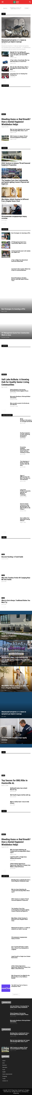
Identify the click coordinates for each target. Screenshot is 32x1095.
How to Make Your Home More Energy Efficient (25, 519)
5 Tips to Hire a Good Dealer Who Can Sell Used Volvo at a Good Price (19, 60)
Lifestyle (4, 374)
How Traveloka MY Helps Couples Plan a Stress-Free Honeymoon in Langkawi (20, 948)
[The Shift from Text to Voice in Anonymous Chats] (5, 988)
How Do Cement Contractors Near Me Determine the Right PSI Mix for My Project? (25, 506)
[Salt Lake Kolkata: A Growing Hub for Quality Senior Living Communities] (16, 363)
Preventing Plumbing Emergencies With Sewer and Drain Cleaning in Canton (25, 449)
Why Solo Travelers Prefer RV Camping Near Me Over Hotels (15, 578)
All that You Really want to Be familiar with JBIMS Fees (21, 251)
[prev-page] (2, 81)
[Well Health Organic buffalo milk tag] (5, 796)
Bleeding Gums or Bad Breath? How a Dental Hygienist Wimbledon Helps (16, 122)
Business (4, 160)
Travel (3, 554)
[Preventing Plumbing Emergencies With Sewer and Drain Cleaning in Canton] (10, 453)
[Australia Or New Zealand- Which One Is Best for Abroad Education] (5, 272)
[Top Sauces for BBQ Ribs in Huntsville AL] (16, 766)
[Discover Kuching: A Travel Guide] (16, 547)
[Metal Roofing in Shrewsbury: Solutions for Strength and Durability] (10, 424)
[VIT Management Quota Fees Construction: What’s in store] (5, 245)
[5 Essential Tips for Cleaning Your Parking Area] (5, 75)
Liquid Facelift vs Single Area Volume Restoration (18, 857)
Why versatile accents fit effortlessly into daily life (19, 404)
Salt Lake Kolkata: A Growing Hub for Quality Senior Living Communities (15, 382)
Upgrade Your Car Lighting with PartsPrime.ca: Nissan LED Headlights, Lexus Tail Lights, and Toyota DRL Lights (20, 54)
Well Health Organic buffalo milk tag (20, 795)
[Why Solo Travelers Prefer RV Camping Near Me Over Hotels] (16, 568)
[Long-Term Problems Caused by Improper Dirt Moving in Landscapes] (10, 495)
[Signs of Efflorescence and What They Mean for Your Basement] (10, 481)
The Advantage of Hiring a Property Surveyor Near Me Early (24, 463)
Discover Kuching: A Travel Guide (12, 557)
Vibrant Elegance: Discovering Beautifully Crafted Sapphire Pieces (19, 390)
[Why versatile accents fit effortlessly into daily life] (5, 405)
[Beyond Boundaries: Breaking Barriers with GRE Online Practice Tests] (5, 281)
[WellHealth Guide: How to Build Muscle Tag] (5, 790)
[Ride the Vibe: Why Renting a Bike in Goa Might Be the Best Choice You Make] (5, 69)
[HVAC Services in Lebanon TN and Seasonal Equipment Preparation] (5, 138)
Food (3, 775)
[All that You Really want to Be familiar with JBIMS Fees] (5, 254)
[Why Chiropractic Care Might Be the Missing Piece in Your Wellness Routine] (5, 978)
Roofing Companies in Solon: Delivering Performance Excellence (25, 435)
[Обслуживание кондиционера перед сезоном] (11, 209)
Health (3, 114)
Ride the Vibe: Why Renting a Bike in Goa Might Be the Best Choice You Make (19, 68)
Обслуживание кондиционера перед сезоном (14, 217)
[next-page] (5, 81)
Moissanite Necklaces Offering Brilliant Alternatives (20, 397)
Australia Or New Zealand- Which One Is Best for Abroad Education (20, 269)
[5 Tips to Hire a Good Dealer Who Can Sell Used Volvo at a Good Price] (5, 62)
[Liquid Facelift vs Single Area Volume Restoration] (5, 858)
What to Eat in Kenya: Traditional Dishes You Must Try (15, 601)
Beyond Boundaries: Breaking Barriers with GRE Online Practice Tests (19, 279)
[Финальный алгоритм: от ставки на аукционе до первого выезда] (16, 27)
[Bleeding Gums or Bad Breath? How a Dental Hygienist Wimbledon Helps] (16, 103)
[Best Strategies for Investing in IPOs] (5, 236)
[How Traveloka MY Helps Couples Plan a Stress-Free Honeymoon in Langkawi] (5, 949)
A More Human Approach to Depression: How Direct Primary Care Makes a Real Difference (20, 865)
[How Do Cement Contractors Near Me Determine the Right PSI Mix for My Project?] (10, 509)
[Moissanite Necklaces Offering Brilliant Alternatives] (5, 398)
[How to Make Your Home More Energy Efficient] (10, 523)
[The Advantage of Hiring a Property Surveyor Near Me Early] (10, 467)
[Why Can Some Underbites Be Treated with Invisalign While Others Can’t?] (5, 131)
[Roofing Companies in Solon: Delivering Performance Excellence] (10, 438)
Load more (15, 994)
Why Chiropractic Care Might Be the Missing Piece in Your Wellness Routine (20, 977)
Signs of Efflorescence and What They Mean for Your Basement (25, 477)
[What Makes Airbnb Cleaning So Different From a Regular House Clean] (11, 192)
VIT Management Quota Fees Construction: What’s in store (18, 242)
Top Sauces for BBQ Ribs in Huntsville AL (14, 781)
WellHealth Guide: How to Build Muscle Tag (18, 788)
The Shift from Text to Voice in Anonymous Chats (19, 985)
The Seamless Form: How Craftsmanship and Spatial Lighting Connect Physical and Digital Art (15, 182)
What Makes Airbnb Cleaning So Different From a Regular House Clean (15, 200)
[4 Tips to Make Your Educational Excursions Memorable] (5, 263)
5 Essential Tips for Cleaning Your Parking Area (18, 74)
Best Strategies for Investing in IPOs (20, 233)
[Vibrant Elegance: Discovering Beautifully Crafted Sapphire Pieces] (5, 391)
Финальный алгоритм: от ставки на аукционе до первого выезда (13, 41)
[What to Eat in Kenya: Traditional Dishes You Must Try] (16, 591)
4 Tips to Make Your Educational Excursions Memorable (19, 260)
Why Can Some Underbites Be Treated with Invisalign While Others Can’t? (19, 130)
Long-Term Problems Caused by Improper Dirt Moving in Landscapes (25, 492)
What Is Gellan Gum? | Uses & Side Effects (19, 802)
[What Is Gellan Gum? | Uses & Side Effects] (5, 803)
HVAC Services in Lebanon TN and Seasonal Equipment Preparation (18, 136)
